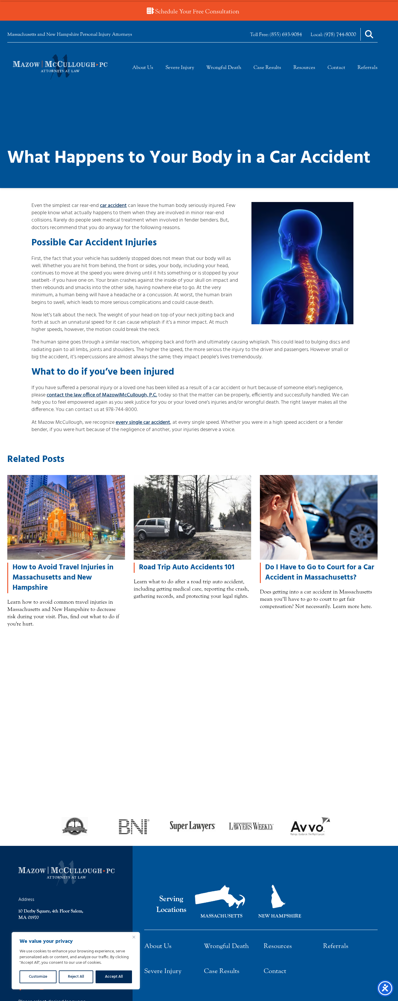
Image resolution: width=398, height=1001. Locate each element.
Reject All (76, 976)
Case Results (267, 67)
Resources (304, 67)
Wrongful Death (223, 67)
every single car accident (143, 422)
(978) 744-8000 (340, 34)
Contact (336, 67)
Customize (38, 976)
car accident (113, 205)
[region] (76, 960)
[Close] (133, 936)
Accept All (114, 976)
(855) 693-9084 (286, 34)
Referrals (368, 67)
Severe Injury (179, 67)
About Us (142, 67)
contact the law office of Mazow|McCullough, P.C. (102, 395)
